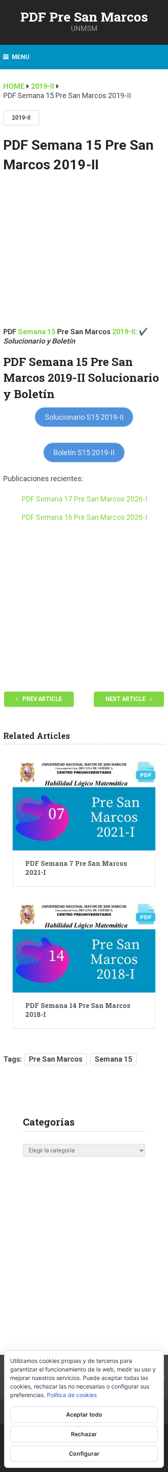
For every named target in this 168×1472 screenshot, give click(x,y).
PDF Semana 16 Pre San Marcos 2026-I (84, 517)
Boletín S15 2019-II (84, 452)
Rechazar (84, 1433)
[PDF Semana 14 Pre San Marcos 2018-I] (84, 945)
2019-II (21, 117)
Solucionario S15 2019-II (84, 417)
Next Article (126, 699)
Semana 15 (36, 331)
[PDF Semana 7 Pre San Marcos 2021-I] (84, 803)
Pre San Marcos (55, 1059)
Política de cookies (72, 1394)
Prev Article (41, 699)
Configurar (84, 1453)
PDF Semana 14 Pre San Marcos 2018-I (77, 1010)
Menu (20, 57)
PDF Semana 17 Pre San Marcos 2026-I (84, 499)
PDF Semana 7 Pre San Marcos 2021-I (76, 867)
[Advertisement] (84, 255)
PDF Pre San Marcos (84, 16)
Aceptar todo (84, 1414)
